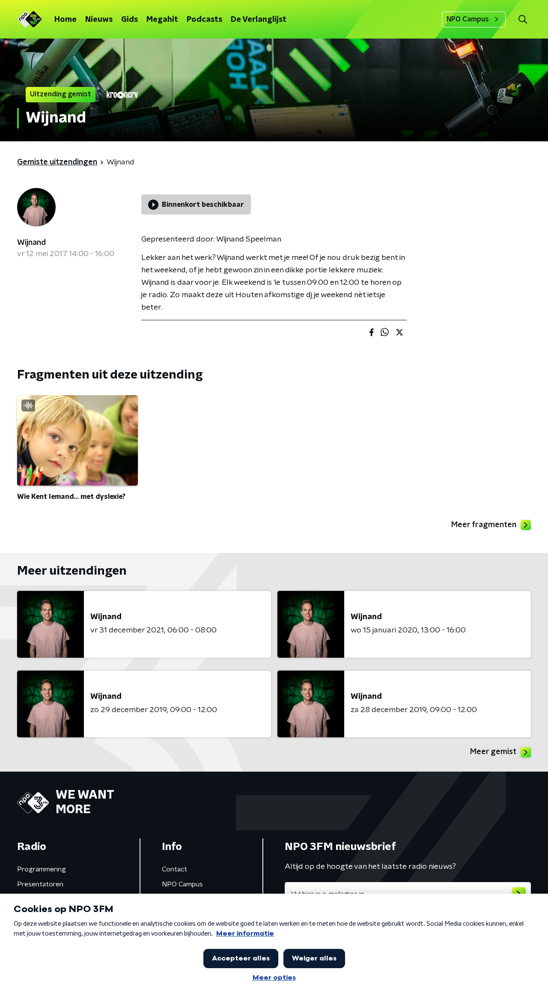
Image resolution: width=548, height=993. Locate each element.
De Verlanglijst (258, 20)
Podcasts (204, 20)
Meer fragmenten (483, 525)
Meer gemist (493, 752)
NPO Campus (468, 19)
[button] (522, 19)
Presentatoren (40, 884)
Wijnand (31, 243)
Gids (129, 20)
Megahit (162, 20)
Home (65, 20)
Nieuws (99, 20)
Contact (174, 869)
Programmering (41, 869)
